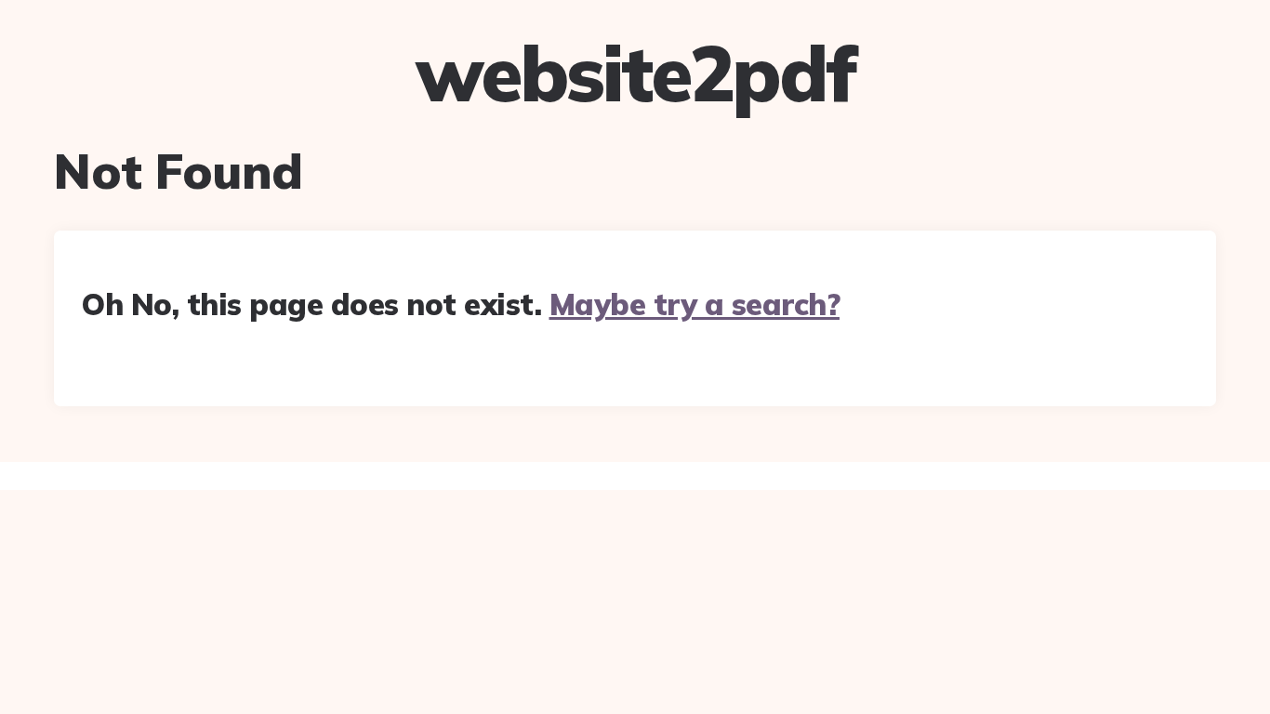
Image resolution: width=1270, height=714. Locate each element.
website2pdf (635, 73)
